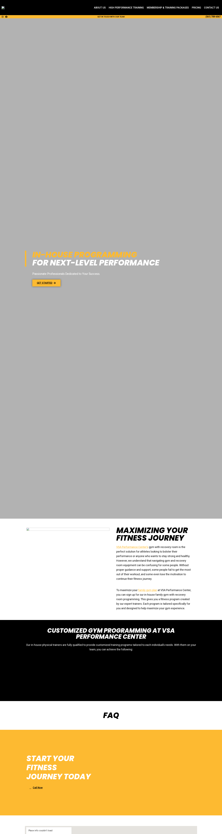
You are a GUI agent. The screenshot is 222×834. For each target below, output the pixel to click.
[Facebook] (6, 17)
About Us (100, 7)
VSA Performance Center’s (132, 547)
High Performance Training (126, 7)
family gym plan (147, 590)
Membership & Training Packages (168, 7)
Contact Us (211, 7)
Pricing (196, 7)
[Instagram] (3, 17)
